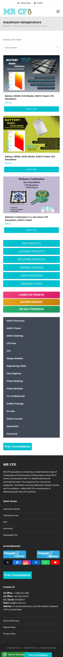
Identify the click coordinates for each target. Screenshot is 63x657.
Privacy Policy (9, 633)
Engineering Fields (16, 365)
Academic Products (31, 251)
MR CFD (6, 26)
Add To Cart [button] (31, 109)
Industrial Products (31, 259)
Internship (8, 528)
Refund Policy (9, 627)
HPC (5, 522)
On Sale (11, 411)
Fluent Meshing (15, 380)
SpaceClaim (13, 426)
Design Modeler (15, 358)
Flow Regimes (14, 373)
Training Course (31, 283)
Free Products (31, 243)
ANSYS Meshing (15, 335)
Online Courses (14, 418)
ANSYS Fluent (14, 328)
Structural (12, 433)
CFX (9, 350)
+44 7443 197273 (21, 596)
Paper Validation (31, 275)
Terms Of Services (11, 620)
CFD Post (11, 343)
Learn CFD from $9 (31, 294)
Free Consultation (17, 446)
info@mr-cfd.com (18, 602)
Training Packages (31, 267)
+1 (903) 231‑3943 (21, 593)
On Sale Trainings (31, 309)
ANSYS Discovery (15, 320)
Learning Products (11, 508)
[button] (58, 11)
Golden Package (31, 302)
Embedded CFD (10, 535)
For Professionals (16, 396)
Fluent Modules (15, 388)
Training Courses (10, 515)
